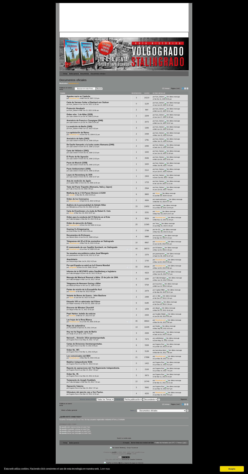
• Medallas (93, 35)
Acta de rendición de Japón (79, 181)
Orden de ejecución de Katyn (79, 223)
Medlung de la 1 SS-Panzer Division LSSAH (86, 193)
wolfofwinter (159, 338)
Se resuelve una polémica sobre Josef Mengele (87, 253)
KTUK (129, 454)
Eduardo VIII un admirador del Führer (83, 302)
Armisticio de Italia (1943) (78, 139)
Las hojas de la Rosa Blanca (79, 320)
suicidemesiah (160, 272)
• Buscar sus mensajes (113, 35)
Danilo (157, 326)
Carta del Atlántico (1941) (78, 151)
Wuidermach (159, 332)
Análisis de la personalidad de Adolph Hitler (86, 205)
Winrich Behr (73, 237)
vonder (72, 195)
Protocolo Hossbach (76, 108)
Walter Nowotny (74, 303)
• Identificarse (138, 35)
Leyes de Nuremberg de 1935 (79, 175)
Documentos (84, 74)
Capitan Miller (74, 183)
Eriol (70, 231)
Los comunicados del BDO (78, 356)
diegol (71, 309)
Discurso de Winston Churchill (80, 308)
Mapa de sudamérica (76, 326)
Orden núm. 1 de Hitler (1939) (80, 114)
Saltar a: (133, 410)
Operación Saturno (75, 386)
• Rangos (101, 35)
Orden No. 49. (73, 374)
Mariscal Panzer (75, 285)
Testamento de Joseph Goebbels (81, 380)
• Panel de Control (71, 35)
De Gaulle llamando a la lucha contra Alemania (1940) (90, 145)
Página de (175, 88)
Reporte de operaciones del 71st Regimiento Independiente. (93, 368)
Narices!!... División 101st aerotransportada (86, 338)
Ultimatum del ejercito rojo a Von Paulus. (85, 392)
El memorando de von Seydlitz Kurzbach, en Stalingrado (92, 247)
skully (71, 334)
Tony (157, 223)
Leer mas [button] (105, 469)
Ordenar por (119, 399)
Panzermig (73, 261)
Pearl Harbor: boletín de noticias (81, 314)
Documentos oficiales (98, 74)
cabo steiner (73, 116)
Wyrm (157, 193)
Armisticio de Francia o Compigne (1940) (85, 120)
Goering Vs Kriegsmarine (78, 229)
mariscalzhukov (160, 199)
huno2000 (72, 328)
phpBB (114, 452)
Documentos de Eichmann (78, 235)
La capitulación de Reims (78, 133)
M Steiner (158, 247)
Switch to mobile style (124, 438)
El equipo (126, 443)
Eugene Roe (73, 340)
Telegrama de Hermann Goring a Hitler (84, 283)
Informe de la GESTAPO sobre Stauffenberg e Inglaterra (91, 271)
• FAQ (80, 35)
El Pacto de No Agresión (77, 157)
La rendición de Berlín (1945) (79, 126)
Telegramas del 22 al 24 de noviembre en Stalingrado (90, 241)
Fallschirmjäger (74, 219)
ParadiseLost (74, 83)
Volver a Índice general (69, 410)
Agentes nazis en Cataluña (78, 96)
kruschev (158, 235)
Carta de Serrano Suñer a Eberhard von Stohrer (88, 102)
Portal (65, 74)
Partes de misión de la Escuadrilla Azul (84, 289)
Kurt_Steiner (159, 97)
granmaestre (73, 255)
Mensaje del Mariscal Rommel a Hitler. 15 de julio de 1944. (92, 277)
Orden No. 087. (73, 350)
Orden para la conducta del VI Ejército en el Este (88, 217)
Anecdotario (72, 259)
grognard (72, 267)
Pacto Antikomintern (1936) (79, 169)
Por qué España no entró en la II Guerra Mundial (88, 265)
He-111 (157, 229)
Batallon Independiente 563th (79, 362)
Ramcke (72, 291)
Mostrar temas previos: (88, 399)
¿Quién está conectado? (70, 417)
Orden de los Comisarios (78, 199)
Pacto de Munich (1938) (77, 163)
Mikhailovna (73, 207)
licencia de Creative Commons (132, 459)
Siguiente (184, 399)
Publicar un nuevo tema (65, 88)
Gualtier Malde (160, 314)
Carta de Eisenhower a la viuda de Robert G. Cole (89, 211)
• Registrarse (127, 35)
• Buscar (86, 35)
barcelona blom (160, 350)
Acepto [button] (231, 469)
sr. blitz (157, 296)
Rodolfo (158, 205)
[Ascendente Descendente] (151, 399)
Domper (158, 302)
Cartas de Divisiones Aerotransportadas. (84, 344)
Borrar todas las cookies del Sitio (142, 443)
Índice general (74, 74)
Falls (71, 189)
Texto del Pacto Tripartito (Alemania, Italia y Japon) (89, 187)
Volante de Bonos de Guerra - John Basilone (86, 295)
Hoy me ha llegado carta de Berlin (82, 332)
